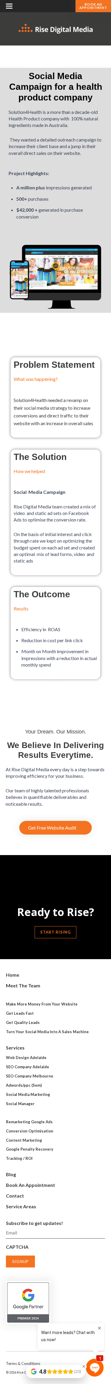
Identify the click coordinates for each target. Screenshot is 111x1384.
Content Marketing (24, 1140)
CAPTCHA (17, 1247)
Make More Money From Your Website (42, 1004)
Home (12, 975)
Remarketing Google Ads (29, 1121)
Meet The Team (23, 985)
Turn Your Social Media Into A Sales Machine (47, 1031)
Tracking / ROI (19, 1158)
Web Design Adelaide (26, 1057)
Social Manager (20, 1103)
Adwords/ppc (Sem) (24, 1085)
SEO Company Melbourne (29, 1076)
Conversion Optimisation (29, 1131)
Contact (15, 1195)
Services (15, 1047)
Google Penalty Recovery (29, 1149)
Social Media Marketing (28, 1094)
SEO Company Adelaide (27, 1066)
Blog (11, 1174)
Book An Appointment (93, 6)
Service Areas (21, 1206)
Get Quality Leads (23, 1022)
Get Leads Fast (20, 1013)
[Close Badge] (84, 1366)
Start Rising (55, 932)
